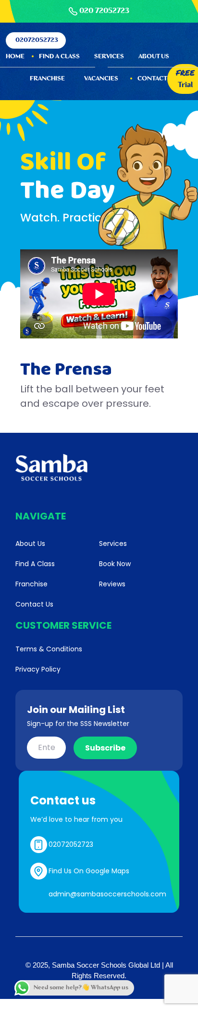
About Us (153, 56)
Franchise (47, 78)
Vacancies (101, 78)
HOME (15, 56)
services (109, 56)
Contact (152, 78)
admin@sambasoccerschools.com (107, 894)
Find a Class (59, 56)
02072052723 (36, 40)
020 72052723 (104, 11)
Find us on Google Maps (89, 871)
